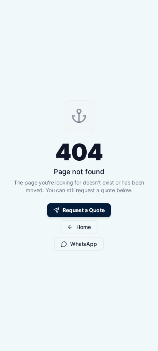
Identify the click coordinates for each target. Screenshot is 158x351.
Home (83, 227)
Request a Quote (84, 210)
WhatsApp (83, 244)
